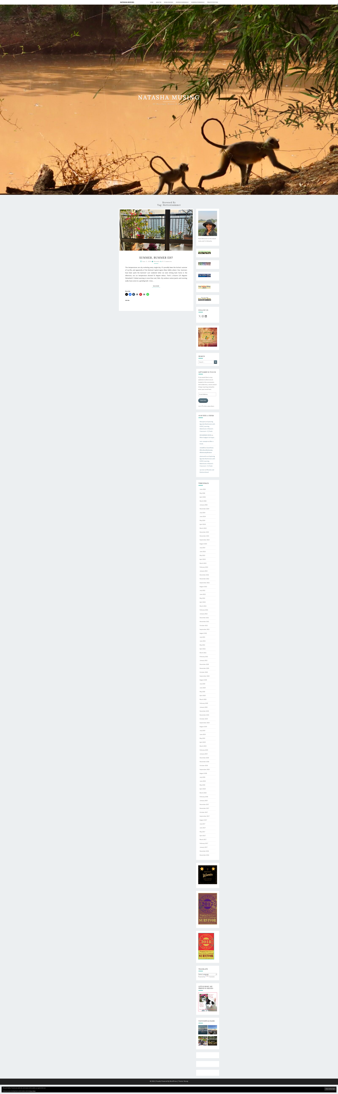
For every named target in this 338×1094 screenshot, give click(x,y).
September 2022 (204, 583)
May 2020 (202, 691)
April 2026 (203, 497)
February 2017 (204, 843)
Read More (156, 286)
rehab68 (202, 448)
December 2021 (204, 618)
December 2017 (204, 804)
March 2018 (203, 793)
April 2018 (203, 789)
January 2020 (203, 707)
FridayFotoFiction (212, 2)
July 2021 (202, 637)
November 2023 (204, 536)
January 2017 (203, 847)
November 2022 (204, 579)
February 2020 (204, 703)
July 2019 (202, 730)
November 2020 (204, 668)
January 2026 (203, 505)
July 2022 (202, 590)
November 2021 (204, 621)
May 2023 (202, 555)
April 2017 (203, 835)
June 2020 (203, 688)
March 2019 (203, 746)
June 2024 (203, 516)
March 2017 (203, 839)
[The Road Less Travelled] (212, 1041)
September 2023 (204, 540)
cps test (202, 470)
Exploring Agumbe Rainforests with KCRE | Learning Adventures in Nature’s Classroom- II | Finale (207, 426)
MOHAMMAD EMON (205, 435)
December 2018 (204, 758)
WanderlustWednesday (198, 2)
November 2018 (204, 761)
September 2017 (204, 816)
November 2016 (204, 855)
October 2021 (204, 625)
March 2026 (203, 501)
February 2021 (204, 656)
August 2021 (203, 633)
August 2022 (203, 586)
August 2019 (203, 726)
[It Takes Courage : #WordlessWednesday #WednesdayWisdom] (202, 1041)
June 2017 (203, 828)
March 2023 (203, 563)
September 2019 (204, 723)
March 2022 (203, 606)
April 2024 (203, 524)
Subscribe (203, 400)
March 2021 (203, 653)
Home (151, 2)
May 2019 (202, 738)
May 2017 (202, 832)
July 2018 (202, 777)
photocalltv (203, 456)
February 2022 (204, 610)
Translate (212, 977)
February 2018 (204, 797)
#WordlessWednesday (182, 2)
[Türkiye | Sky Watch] (212, 1030)
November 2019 (204, 715)
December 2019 (204, 711)
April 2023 (203, 559)
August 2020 (203, 680)
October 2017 (204, 812)
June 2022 (203, 594)
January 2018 (203, 800)
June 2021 (203, 641)
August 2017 (203, 820)
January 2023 (203, 571)
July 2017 (202, 824)
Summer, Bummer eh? (156, 257)
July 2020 (202, 684)
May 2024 (202, 520)
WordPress (173, 1081)
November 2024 (204, 509)
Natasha (157, 261)
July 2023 (202, 547)
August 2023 (203, 544)
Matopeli (202, 421)
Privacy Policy (32, 1091)
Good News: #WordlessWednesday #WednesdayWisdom (207, 450)
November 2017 (204, 808)
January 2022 (203, 614)
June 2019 (203, 734)
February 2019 (204, 750)
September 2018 (204, 769)
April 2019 (203, 742)
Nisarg (186, 1081)
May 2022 (202, 598)
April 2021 (203, 649)
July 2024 (202, 512)
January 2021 (203, 660)
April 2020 (203, 695)
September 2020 (204, 676)
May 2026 (202, 493)
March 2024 (203, 528)
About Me (158, 2)
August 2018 (203, 773)
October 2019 (204, 719)
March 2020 (203, 699)
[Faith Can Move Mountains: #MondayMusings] (202, 1030)
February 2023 (204, 567)
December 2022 (204, 575)
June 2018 (203, 781)
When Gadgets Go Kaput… (208, 437)
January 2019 (203, 754)
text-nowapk (203, 441)
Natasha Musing (127, 2)
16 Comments (167, 261)
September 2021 (204, 629)
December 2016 (204, 851)
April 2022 (203, 602)
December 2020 (204, 664)
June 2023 (203, 551)
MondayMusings (168, 2)
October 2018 (204, 765)
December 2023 (204, 532)
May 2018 (202, 785)
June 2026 (203, 489)
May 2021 (202, 645)
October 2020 (204, 672)
